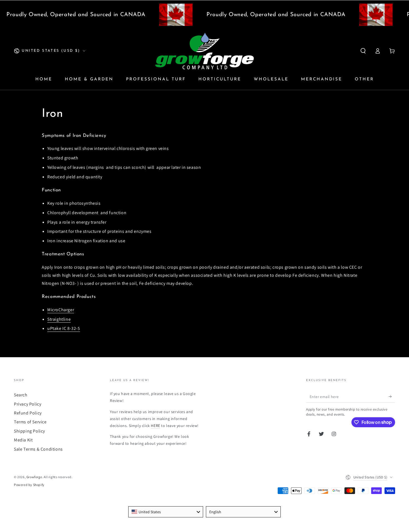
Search (21, 395)
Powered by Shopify (29, 485)
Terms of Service (30, 422)
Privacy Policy (27, 404)
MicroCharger (60, 310)
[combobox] (165, 511)
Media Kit (23, 440)
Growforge (34, 477)
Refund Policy (28, 413)
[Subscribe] (392, 396)
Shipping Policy (29, 431)
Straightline (59, 319)
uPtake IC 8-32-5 (63, 328)
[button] (363, 51)
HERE (155, 425)
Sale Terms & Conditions (38, 449)
